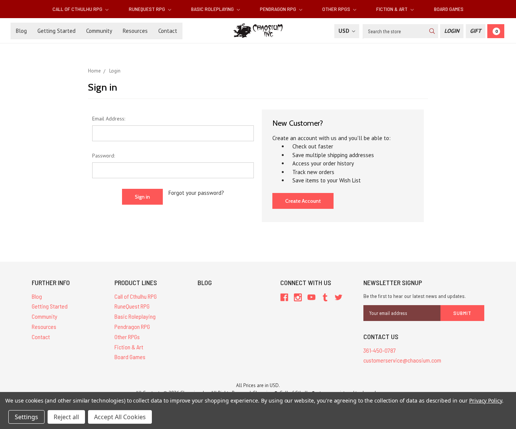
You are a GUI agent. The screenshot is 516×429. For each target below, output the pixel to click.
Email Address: (108, 118)
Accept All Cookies (120, 417)
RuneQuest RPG (147, 9)
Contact (167, 30)
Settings (26, 417)
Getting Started (56, 30)
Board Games (448, 9)
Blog (21, 30)
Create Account (303, 201)
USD (344, 30)
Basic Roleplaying (213, 9)
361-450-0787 (379, 350)
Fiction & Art (392, 9)
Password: (103, 155)
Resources (135, 30)
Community (99, 30)
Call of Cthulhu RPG (78, 9)
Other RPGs (336, 9)
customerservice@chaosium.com (402, 360)
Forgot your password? (196, 192)
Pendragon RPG (278, 9)
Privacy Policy (485, 400)
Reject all (66, 417)
